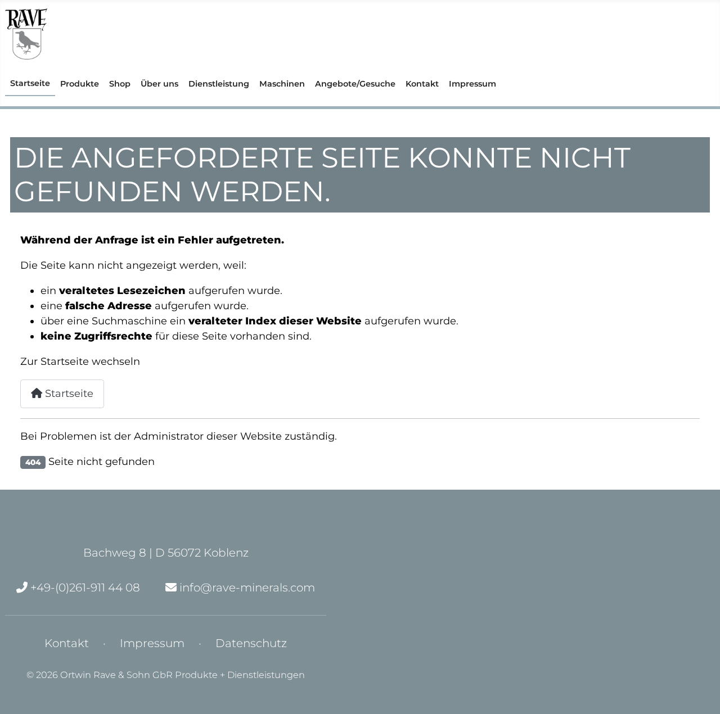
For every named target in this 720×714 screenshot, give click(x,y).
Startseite (30, 83)
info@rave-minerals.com (246, 587)
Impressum (472, 84)
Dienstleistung (218, 84)
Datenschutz (251, 643)
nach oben (274, 670)
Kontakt (422, 84)
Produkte (79, 84)
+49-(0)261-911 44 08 (84, 587)
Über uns (159, 84)
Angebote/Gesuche (355, 84)
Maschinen (282, 84)
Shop (119, 84)
